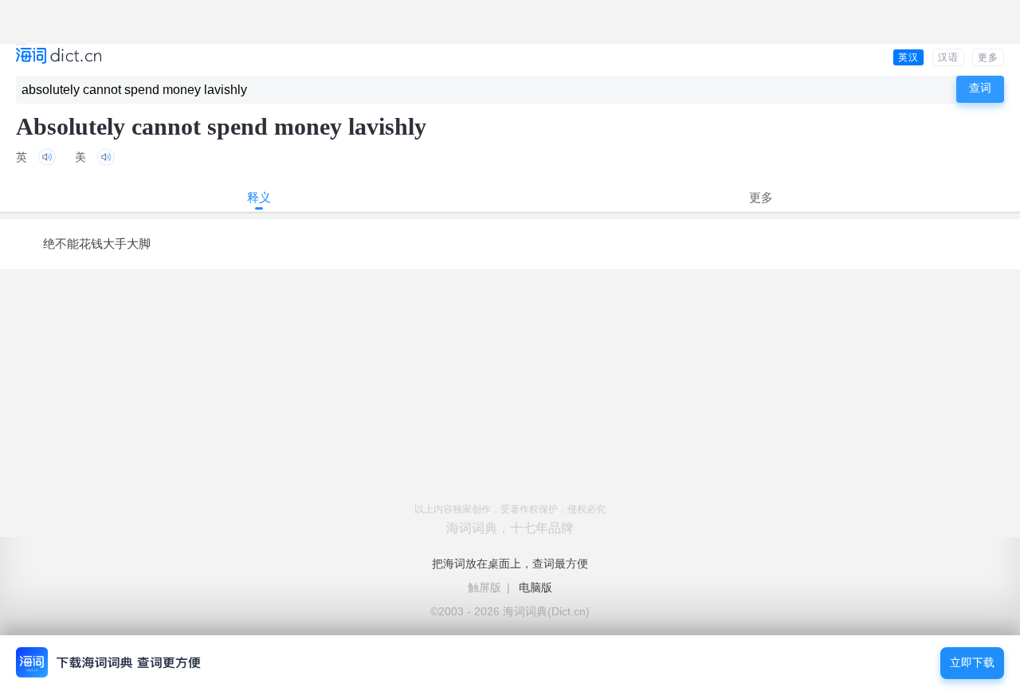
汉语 (948, 57)
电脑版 (535, 587)
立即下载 (972, 663)
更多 (988, 57)
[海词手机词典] (58, 57)
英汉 (908, 57)
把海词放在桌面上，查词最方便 (510, 563)
